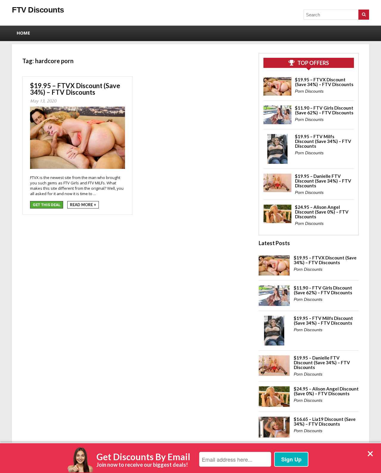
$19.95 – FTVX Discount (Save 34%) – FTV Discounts (75, 89)
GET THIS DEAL (46, 205)
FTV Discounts (38, 9)
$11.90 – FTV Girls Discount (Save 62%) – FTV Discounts (324, 110)
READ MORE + (83, 204)
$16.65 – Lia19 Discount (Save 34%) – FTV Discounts (325, 421)
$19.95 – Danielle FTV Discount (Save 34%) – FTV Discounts (323, 180)
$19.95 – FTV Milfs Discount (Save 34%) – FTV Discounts (323, 141)
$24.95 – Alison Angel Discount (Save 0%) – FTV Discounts (322, 211)
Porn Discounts (309, 91)
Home (23, 33)
